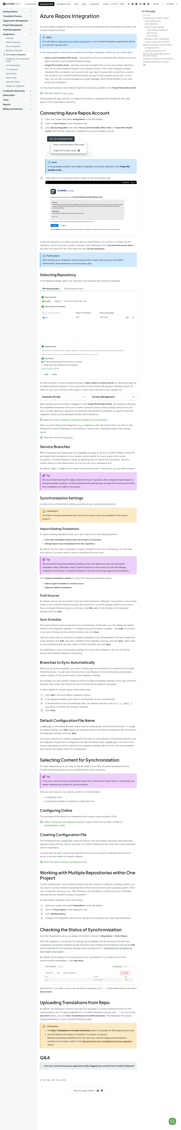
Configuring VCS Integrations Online (67, 822)
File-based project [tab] (50, 288)
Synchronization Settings (61, 498)
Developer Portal (63, 4)
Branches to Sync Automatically (67, 662)
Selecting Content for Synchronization (79, 760)
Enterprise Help (46, 4)
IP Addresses (67, 437)
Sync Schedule (50, 619)
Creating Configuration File (63, 834)
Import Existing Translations (59, 528)
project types (67, 93)
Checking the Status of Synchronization (81, 929)
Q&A (45, 1057)
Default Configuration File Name (67, 720)
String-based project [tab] (74, 288)
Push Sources (49, 595)
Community (94, 4)
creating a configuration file (73, 862)
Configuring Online (56, 810)
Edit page (47, 1080)
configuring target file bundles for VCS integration (84, 420)
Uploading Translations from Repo (75, 1002)
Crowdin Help (30, 4)
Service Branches (55, 446)
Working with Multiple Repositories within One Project (87, 875)
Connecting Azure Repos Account (74, 113)
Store (76, 4)
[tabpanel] (88, 342)
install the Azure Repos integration (74, 41)
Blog (84, 4)
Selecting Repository (58, 274)
